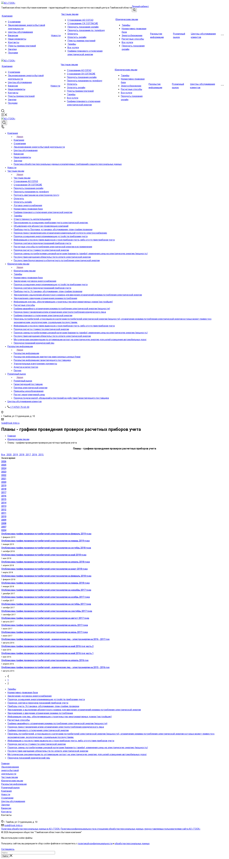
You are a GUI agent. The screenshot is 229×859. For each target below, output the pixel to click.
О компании (14, 21)
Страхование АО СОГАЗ (80, 20)
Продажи (13, 52)
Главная (5, 763)
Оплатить (72, 33)
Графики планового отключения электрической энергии (38, 730)
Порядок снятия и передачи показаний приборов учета (37, 702)
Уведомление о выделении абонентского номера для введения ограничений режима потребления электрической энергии (74, 709)
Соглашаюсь (7, 849)
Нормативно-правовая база (22, 692)
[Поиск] (134, 10)
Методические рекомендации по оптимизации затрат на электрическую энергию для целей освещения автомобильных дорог (77, 754)
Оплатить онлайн (76, 37)
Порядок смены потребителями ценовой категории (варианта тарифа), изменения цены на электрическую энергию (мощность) (77, 747)
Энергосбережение (132, 35)
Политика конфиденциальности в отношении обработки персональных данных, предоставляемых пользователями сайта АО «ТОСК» (130, 829)
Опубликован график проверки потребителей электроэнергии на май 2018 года (43, 555)
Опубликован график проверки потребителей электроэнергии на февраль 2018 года (46, 576)
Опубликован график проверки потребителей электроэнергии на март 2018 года (44, 569)
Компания (7, 16)
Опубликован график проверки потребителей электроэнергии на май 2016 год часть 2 (47, 646)
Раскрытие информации (26, 353)
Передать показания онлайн (83, 26)
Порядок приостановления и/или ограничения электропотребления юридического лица (55, 726)
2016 (35, 454)
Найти (5, 856)
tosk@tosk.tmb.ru (10, 423)
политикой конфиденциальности (95, 843)
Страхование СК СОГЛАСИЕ (82, 23)
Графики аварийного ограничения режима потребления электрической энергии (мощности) (57, 723)
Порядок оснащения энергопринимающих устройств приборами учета (46, 699)
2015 (41, 454)
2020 (9, 454)
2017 (28, 454)
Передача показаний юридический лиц (28, 757)
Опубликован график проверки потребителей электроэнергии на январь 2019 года (45, 540)
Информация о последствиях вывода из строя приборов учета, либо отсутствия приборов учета (60, 740)
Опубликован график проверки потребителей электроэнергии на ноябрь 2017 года (45, 597)
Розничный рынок (23, 381)
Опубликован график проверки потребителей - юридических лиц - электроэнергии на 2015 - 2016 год (55, 667)
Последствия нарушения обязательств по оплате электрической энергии (47, 751)
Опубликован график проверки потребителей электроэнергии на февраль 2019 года (46, 533)
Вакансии (13, 35)
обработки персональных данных (132, 843)
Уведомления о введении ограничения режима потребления (40, 713)
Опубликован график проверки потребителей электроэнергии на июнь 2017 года (44, 632)
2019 (15, 454)
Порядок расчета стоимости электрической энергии (36, 744)
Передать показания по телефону (86, 30)
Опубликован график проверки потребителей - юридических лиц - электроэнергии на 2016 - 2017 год (55, 639)
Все (3, 454)
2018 (22, 454)
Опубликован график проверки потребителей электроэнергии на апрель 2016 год (44, 660)
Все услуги (73, 47)
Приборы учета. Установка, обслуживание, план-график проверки (43, 706)
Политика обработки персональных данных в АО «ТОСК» (30, 829)
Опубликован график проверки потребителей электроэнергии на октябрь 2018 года (46, 548)
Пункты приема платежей (22, 45)
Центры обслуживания (20, 32)
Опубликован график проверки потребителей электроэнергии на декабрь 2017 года (46, 590)
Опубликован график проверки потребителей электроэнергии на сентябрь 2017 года (46, 611)
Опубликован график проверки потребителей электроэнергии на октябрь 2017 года (46, 604)
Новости (56, 35)
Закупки (12, 49)
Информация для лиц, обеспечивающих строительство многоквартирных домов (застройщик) (59, 716)
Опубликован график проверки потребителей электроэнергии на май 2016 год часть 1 (47, 653)
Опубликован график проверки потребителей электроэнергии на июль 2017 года (44, 625)
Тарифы (71, 44)
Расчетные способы (133, 39)
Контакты (13, 42)
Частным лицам (69, 14)
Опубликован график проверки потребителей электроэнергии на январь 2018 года (45, 583)
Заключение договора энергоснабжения (29, 696)
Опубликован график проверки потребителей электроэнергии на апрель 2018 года (45, 562)
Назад (20, 136)
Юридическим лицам (126, 19)
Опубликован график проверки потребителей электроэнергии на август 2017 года (45, 618)
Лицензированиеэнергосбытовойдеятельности (10, 770)
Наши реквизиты (17, 39)
